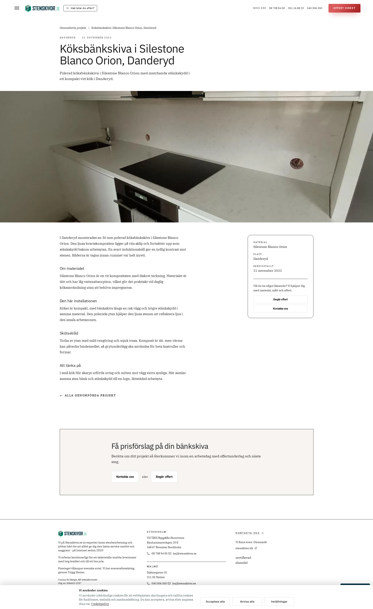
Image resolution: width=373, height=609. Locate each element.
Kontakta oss (280, 308)
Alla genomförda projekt (88, 395)
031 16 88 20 (296, 8)
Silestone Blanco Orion (270, 247)
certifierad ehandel (243, 560)
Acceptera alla (215, 601)
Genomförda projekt (73, 28)
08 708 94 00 (277, 8)
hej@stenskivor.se (185, 553)
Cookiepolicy (100, 604)
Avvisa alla (247, 601)
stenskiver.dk (244, 548)
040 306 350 (314, 8)
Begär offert (280, 299)
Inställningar (279, 601)
